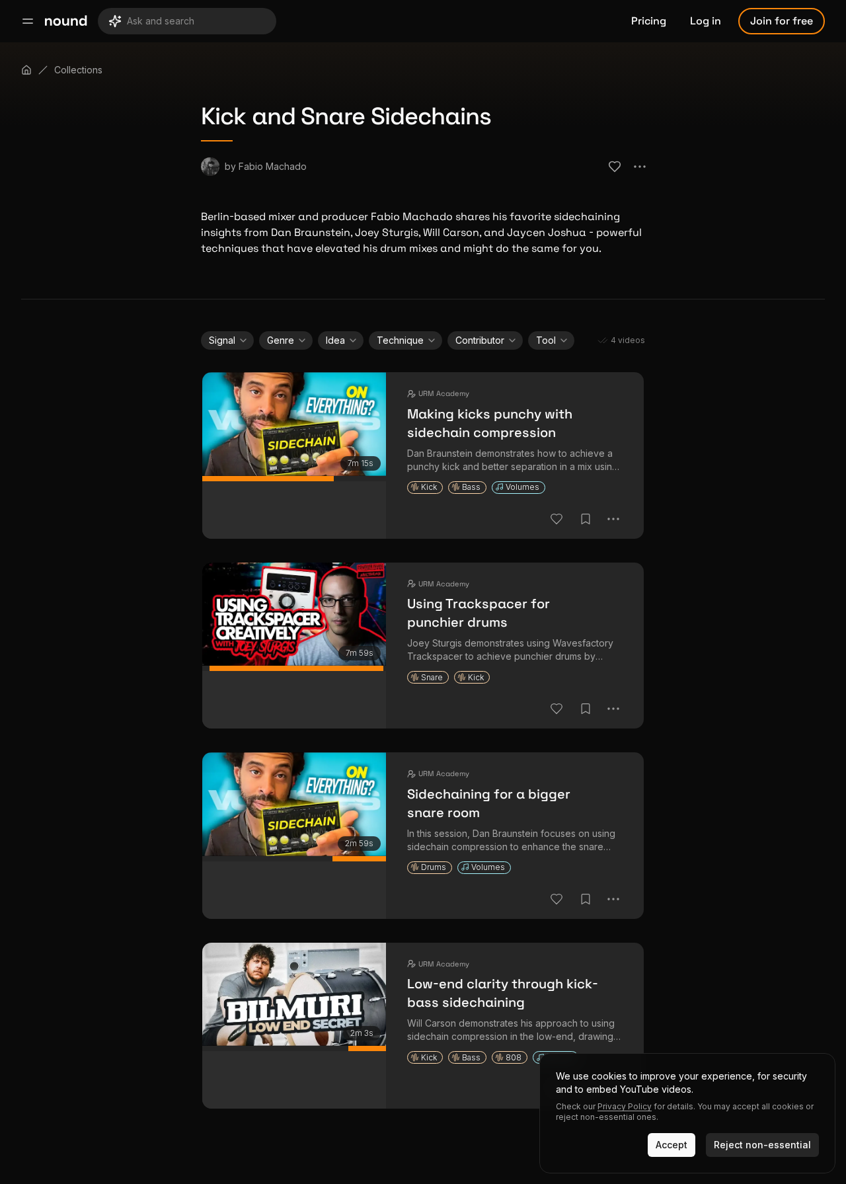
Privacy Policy (624, 1106)
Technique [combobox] (400, 340)
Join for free (781, 21)
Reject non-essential (762, 1144)
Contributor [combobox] (479, 340)
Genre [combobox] (280, 340)
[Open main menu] (27, 21)
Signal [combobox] (222, 340)
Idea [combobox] (335, 340)
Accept (671, 1144)
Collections (78, 69)
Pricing (648, 21)
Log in (705, 21)
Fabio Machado (273, 166)
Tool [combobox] (546, 340)
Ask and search (160, 20)
